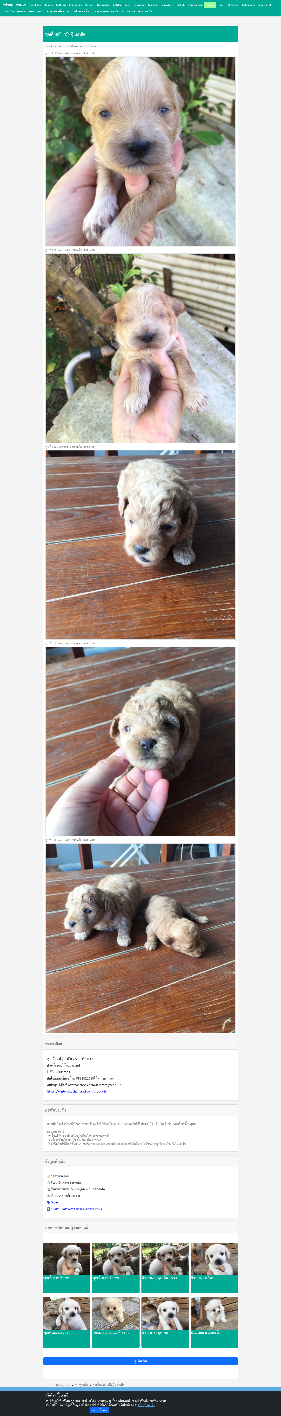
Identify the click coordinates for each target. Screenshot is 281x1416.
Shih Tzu (8, 11)
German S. (103, 4)
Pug (220, 4)
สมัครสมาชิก (145, 11)
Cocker (89, 4)
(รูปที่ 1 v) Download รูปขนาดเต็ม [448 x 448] (70, 53)
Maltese (153, 4)
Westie (21, 11)
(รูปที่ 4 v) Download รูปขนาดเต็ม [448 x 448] (70, 643)
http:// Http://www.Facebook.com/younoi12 (76, 1208)
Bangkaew (35, 4)
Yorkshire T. (36, 11)
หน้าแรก (8, 4)
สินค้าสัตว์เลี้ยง (55, 11)
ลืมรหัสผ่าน (128, 11)
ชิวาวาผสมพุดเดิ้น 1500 (159, 1278)
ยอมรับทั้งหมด (99, 1410)
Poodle (210, 4)
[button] (140, 1361)
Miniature (167, 4)
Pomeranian (195, 4)
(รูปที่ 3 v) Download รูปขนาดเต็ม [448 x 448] (70, 446)
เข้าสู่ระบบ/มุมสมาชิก (106, 11)
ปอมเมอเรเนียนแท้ (205, 1332)
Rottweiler (232, 4)
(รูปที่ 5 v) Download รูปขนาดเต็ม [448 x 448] (70, 840)
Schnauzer (248, 4)
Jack (127, 4)
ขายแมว (21, 4)
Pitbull (180, 4)
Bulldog (61, 4)
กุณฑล (54, 1202)
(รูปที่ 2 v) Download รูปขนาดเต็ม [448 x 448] (70, 250)
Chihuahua (75, 4)
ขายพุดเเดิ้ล (81, 1385)
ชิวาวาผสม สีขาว (203, 1278)
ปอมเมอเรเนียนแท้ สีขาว (110, 1332)
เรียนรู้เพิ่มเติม (146, 1405)
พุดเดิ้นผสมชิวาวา (56, 1278)
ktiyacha (76, 1182)
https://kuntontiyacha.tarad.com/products (76, 1091)
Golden (117, 4)
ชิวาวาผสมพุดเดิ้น (155, 1332)
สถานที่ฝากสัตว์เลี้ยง (78, 11)
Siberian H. (265, 4)
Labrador (139, 4)
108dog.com (62, 1385)
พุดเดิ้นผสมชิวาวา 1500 (109, 1278)
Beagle (48, 4)
